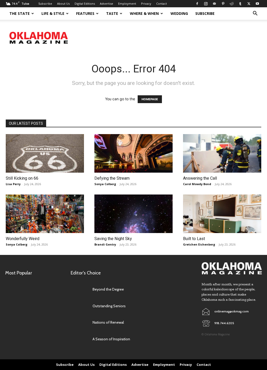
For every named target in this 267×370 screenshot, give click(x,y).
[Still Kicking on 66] (45, 153)
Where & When (144, 13)
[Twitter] (249, 3)
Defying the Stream (112, 178)
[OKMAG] (232, 268)
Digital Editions (85, 3)
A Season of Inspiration (111, 339)
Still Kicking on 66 (22, 178)
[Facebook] (197, 3)
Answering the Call (200, 178)
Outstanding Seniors (109, 306)
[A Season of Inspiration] (80, 339)
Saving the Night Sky (113, 238)
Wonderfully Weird (22, 238)
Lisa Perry (13, 184)
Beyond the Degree (108, 289)
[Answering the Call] (222, 153)
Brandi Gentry (105, 244)
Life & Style (52, 13)
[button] (255, 13)
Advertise (106, 3)
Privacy (146, 3)
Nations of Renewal (108, 322)
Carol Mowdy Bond (197, 184)
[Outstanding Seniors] (80, 306)
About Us (63, 3)
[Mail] (214, 3)
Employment (127, 3)
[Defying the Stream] (133, 153)
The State (19, 13)
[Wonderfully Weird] (45, 214)
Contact (161, 3)
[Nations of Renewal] (80, 322)
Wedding (179, 13)
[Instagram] (206, 3)
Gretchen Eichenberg (199, 244)
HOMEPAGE (150, 99)
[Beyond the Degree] (80, 289)
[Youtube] (257, 3)
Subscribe (45, 3)
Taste (112, 13)
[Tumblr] (240, 3)
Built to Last (194, 238)
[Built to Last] (222, 214)
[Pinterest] (223, 3)
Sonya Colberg (105, 184)
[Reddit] (231, 3)
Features (85, 13)
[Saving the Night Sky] (133, 214)
